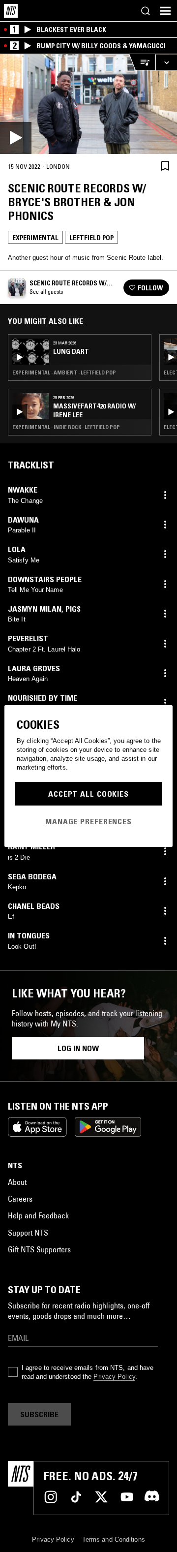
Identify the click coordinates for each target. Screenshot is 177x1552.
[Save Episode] (165, 166)
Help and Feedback (38, 1215)
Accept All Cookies (88, 794)
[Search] (145, 11)
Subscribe (39, 1414)
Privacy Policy (114, 1376)
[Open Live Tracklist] (142, 62)
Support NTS (28, 1233)
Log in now (78, 1048)
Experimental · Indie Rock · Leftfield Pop (66, 427)
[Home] (11, 11)
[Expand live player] (166, 62)
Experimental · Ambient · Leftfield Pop (64, 372)
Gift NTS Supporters (39, 1249)
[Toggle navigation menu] (165, 11)
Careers (20, 1199)
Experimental (35, 237)
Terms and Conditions (113, 1539)
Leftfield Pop (91, 237)
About (17, 1182)
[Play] (88, 104)
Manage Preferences (88, 821)
